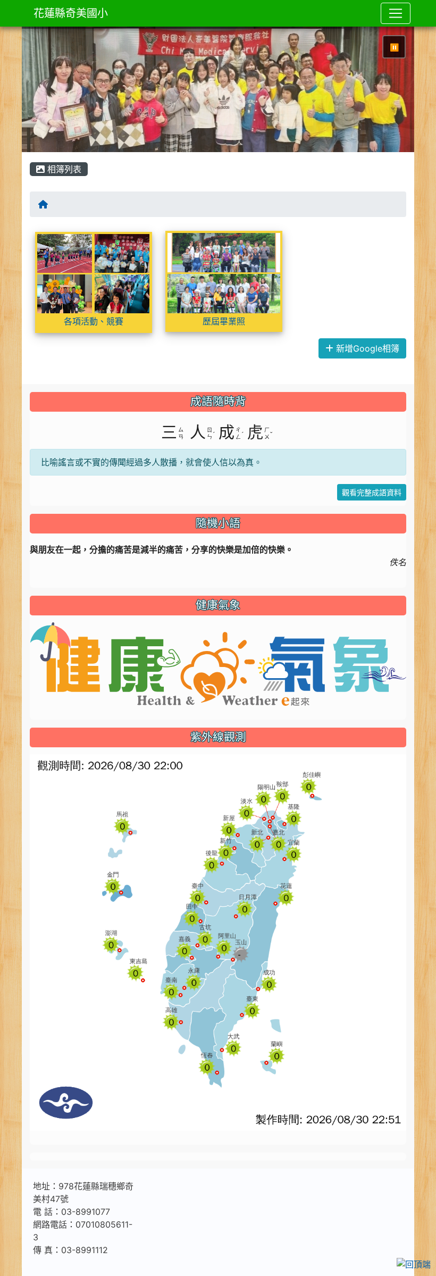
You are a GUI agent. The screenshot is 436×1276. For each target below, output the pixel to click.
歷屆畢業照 (224, 321)
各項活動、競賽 (93, 321)
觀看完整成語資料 (371, 492)
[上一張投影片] (47, 91)
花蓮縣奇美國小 (70, 13)
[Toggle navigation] (395, 13)
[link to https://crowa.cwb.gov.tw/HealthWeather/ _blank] (218, 663)
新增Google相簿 (366, 348)
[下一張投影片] (389, 91)
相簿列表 (63, 169)
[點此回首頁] (218, 89)
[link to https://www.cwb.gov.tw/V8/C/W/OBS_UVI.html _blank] (218, 941)
